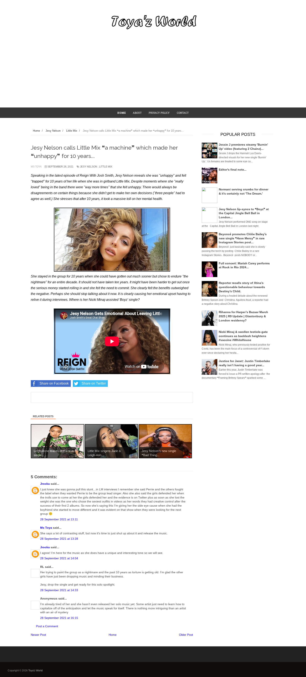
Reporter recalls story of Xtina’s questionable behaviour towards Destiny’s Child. (242, 287)
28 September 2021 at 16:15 (59, 618)
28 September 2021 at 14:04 (59, 558)
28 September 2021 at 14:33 (59, 590)
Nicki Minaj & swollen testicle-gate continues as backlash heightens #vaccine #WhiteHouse (243, 336)
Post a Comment (47, 626)
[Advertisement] (153, 76)
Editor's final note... (232, 169)
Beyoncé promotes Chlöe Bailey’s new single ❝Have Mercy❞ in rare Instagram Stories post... (243, 238)
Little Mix (105, 166)
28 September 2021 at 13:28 (59, 538)
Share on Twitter (94, 383)
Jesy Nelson (88, 166)
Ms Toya (46, 527)
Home (113, 634)
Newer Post (38, 634)
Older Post (186, 634)
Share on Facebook (54, 383)
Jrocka (45, 483)
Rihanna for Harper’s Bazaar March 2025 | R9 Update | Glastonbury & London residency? (243, 316)
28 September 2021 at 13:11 (59, 519)
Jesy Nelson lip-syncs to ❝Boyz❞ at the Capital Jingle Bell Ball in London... (244, 213)
